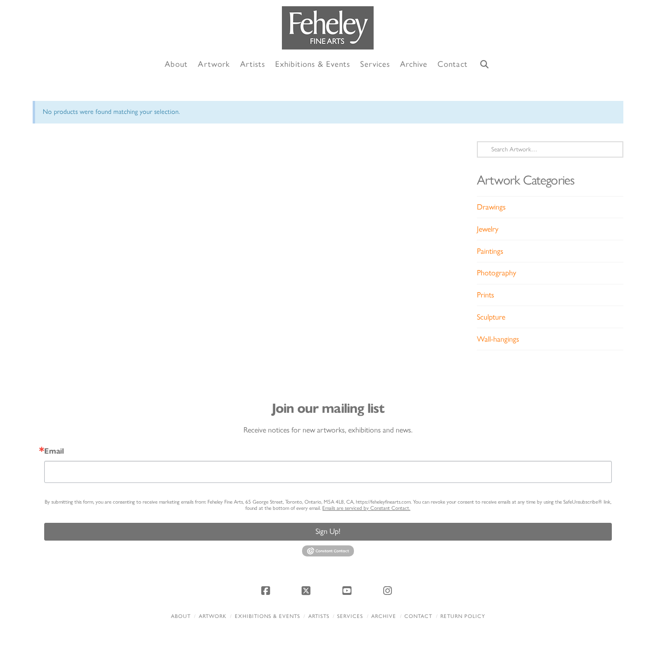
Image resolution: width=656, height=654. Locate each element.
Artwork (213, 616)
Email (54, 451)
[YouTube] (348, 591)
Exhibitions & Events (267, 616)
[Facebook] (267, 591)
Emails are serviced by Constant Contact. (366, 508)
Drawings (491, 206)
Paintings (490, 251)
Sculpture (491, 316)
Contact (418, 616)
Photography (496, 272)
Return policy (462, 616)
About (181, 616)
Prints (485, 294)
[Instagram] (389, 591)
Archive (383, 616)
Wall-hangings (498, 339)
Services (350, 616)
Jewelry (487, 229)
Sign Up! (328, 531)
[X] (308, 591)
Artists (318, 616)
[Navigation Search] (485, 64)
